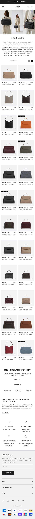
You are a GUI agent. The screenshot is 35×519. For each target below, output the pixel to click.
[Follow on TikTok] (18, 501)
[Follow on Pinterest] (13, 501)
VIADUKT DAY (5, 232)
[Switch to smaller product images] (32, 61)
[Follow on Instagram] (8, 501)
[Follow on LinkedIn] (23, 501)
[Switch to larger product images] (29, 61)
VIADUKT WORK (23, 132)
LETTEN (4, 107)
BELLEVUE (4, 82)
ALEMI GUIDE (17, 379)
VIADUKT (4, 282)
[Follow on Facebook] (3, 501)
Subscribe (8, 473)
